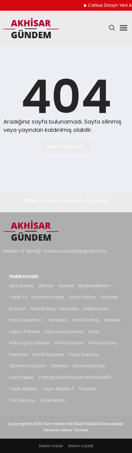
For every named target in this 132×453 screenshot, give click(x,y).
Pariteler (18, 354)
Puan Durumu (84, 354)
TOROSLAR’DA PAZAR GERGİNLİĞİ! (74, 377)
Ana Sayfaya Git (66, 146)
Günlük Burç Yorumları (54, 308)
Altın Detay (21, 285)
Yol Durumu (22, 400)
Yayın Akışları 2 (58, 388)
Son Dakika (21, 377)
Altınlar (46, 285)
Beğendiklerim (95, 285)
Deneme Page (48, 297)
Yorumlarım (52, 400)
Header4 (58, 320)
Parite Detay (69, 343)
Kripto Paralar (24, 331)
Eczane (17, 308)
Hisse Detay (85, 320)
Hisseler (113, 320)
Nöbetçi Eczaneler (29, 343)
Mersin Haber (51, 445)
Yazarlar (88, 388)
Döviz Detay (82, 297)
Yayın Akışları (23, 388)
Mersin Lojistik (80, 445)
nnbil (93, 331)
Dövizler (109, 297)
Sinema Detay (89, 365)
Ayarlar (66, 285)
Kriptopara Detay (64, 331)
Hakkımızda (96, 308)
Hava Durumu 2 (26, 320)
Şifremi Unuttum (27, 365)
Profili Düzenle (48, 354)
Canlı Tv (18, 297)
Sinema (59, 365)
